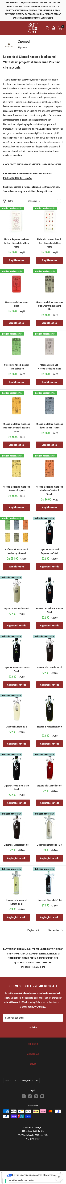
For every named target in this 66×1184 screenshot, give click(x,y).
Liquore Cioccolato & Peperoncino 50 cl (49, 551)
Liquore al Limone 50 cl (17, 726)
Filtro (10, 201)
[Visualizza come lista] (61, 201)
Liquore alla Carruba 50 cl (49, 667)
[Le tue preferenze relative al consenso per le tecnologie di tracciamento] (6, 1181)
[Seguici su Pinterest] (36, 1096)
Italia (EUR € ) (27, 1080)
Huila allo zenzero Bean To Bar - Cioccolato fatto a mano (49, 243)
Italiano (8, 1080)
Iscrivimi (33, 1027)
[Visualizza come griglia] (56, 201)
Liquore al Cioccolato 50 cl (16, 844)
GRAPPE (47, 164)
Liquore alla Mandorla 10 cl (49, 844)
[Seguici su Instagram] (30, 1096)
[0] (60, 28)
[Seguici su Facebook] (24, 1096)
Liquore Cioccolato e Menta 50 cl (16, 669)
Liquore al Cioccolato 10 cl (49, 900)
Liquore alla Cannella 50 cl (49, 785)
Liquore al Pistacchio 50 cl (16, 608)
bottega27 (42, 191)
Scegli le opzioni (16, 260)
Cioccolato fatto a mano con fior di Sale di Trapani (49, 426)
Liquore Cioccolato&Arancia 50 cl (49, 610)
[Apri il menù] (4, 28)
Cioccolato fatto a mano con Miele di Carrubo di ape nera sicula (16, 428)
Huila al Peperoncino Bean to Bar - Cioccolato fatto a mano (16, 243)
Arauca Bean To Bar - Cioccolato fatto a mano (49, 366)
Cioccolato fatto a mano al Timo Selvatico (16, 366)
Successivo (53, 930)
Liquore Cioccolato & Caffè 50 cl (16, 787)
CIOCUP (57, 164)
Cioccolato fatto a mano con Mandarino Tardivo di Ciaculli (49, 490)
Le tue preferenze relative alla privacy (34, 1175)
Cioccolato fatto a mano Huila (16, 304)
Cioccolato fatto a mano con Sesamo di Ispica (16, 488)
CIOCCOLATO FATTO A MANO (17, 164)
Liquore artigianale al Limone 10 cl (16, 902)
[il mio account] (53, 28)
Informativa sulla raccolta (19, 1180)
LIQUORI (37, 164)
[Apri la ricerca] (47, 28)
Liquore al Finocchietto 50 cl (49, 728)
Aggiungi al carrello (49, 566)
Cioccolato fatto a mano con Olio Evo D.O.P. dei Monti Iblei (49, 306)
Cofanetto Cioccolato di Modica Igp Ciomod (16, 551)
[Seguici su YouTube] (42, 1096)
